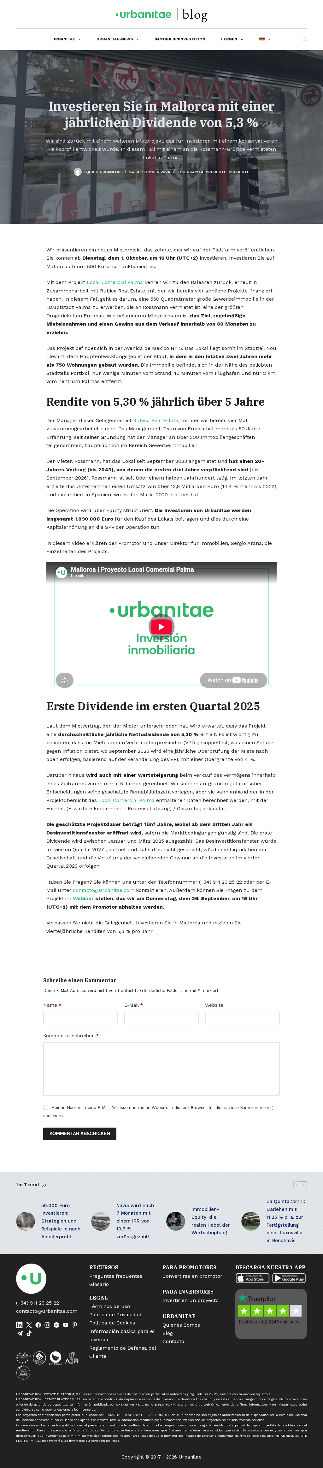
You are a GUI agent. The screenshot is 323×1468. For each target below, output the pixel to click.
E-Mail (133, 1005)
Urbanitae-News (115, 39)
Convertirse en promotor (192, 1276)
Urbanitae (63, 39)
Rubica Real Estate (155, 420)
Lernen (229, 39)
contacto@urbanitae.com (103, 890)
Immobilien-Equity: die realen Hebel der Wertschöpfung (210, 1220)
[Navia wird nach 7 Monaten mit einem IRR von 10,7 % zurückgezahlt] (100, 1221)
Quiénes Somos (181, 1325)
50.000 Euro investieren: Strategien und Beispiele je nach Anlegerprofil (60, 1221)
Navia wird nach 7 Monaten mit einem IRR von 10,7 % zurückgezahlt (135, 1221)
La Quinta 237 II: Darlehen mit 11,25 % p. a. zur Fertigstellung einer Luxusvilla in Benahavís (286, 1221)
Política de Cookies (112, 1323)
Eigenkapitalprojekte (202, 172)
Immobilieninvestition (180, 39)
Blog (167, 1333)
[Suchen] (305, 39)
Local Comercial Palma (115, 282)
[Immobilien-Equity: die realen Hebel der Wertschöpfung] (175, 1221)
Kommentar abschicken (80, 1133)
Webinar (83, 898)
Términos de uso (109, 1306)
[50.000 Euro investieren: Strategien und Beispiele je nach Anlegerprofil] (25, 1221)
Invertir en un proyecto (190, 1300)
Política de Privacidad (115, 1315)
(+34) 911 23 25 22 (37, 1303)
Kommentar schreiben (71, 1036)
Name (52, 1005)
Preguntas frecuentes (115, 1276)
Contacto (173, 1341)
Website (214, 1005)
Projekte (239, 172)
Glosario (99, 1284)
